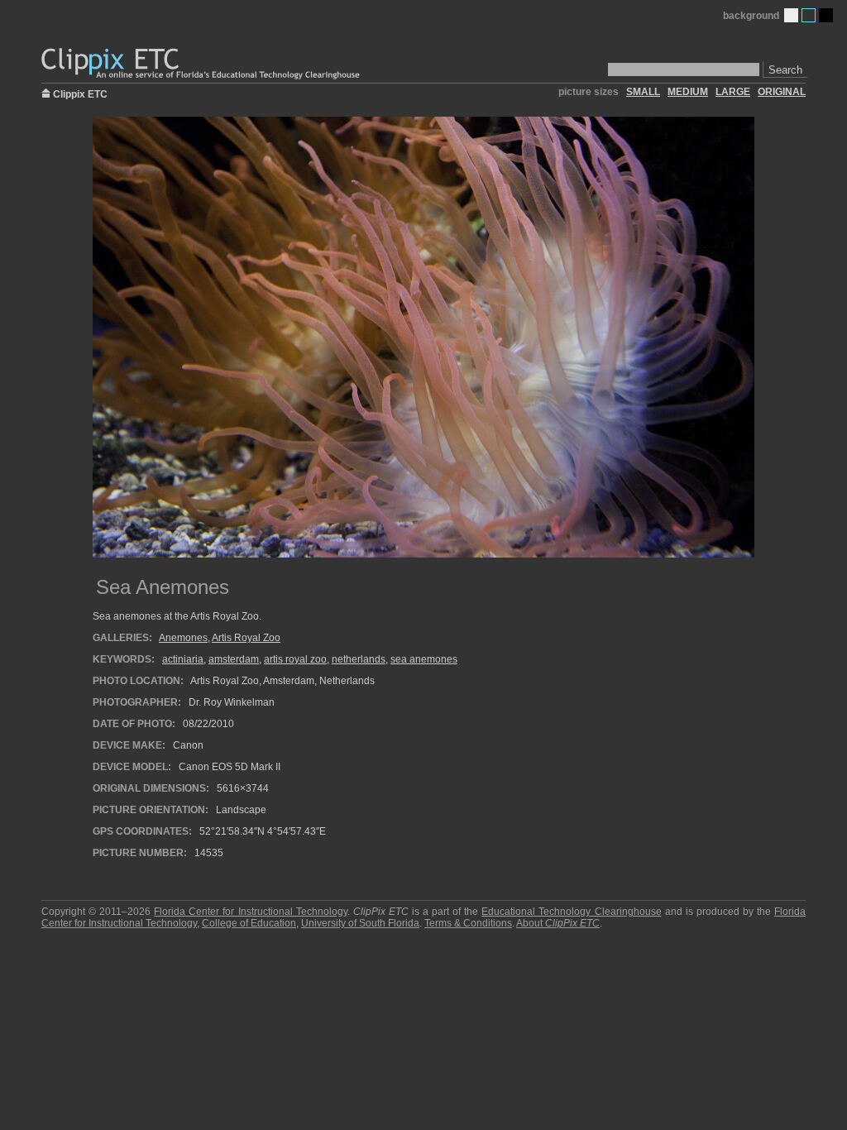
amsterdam (233, 659)
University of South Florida (360, 923)
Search (785, 70)
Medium (809, 15)
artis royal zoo (295, 659)
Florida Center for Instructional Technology (250, 911)
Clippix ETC (80, 93)
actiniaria (182, 659)
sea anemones (423, 659)
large (732, 92)
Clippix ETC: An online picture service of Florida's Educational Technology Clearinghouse (202, 64)
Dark (826, 15)
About (558, 923)
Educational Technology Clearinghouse (571, 911)
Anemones (183, 638)
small (643, 92)
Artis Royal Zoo (246, 638)
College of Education (249, 923)
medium (688, 92)
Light (791, 15)
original (782, 92)
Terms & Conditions (468, 923)
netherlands (358, 659)
